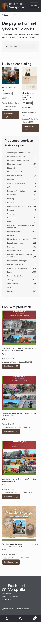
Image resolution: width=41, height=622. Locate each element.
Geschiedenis (12, 218)
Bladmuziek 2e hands (14, 172)
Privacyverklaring (23, 609)
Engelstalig (11, 202)
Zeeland (10, 291)
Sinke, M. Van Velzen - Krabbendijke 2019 (19, 485)
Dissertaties (11, 195)
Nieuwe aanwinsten (14, 251)
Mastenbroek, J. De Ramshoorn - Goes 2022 (20, 551)
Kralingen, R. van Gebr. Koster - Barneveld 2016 (30, 107)
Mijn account (7, 618)
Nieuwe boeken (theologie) (17, 261)
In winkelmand (9, 114)
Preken (9, 272)
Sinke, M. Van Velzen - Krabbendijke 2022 (19, 355)
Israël (9, 222)
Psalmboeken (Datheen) (15, 276)
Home (6, 15)
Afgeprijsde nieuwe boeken (17, 156)
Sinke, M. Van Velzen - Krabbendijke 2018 (19, 420)
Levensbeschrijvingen (15, 243)
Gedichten (11, 214)
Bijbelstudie (11, 168)
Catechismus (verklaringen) (16, 183)
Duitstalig (10, 199)
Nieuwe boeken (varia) (15, 264)
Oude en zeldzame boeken (17, 268)
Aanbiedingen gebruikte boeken (18, 153)
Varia (9, 287)
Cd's (8, 187)
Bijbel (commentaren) (14, 164)
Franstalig (10, 210)
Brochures (11, 179)
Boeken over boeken (14, 176)
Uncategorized (12, 284)
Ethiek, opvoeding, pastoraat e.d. (19, 206)
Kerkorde (10, 235)
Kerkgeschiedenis (13, 232)
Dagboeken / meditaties (16, 191)
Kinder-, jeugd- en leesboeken (18, 239)
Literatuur (10, 247)
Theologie (11, 280)
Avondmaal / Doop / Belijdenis (18, 160)
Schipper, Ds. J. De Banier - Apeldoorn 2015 (10, 98)
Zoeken (20, 618)
